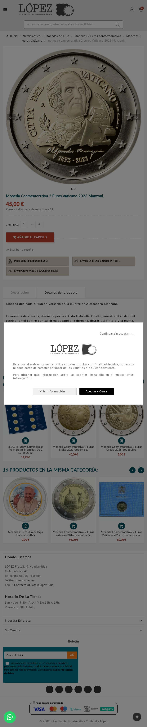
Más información (54, 391)
